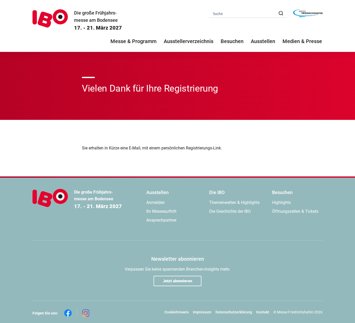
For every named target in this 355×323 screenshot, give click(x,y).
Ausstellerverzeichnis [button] (188, 41)
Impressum (202, 312)
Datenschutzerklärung (233, 312)
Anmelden (155, 202)
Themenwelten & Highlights (234, 202)
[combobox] (248, 13)
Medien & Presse (302, 41)
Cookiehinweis (177, 312)
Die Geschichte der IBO (230, 211)
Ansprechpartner (161, 220)
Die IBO (217, 192)
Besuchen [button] (232, 41)
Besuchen (282, 192)
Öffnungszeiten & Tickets (295, 211)
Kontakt (262, 312)
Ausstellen (157, 192)
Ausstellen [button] (263, 41)
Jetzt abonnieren (177, 281)
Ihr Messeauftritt (161, 211)
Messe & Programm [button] (133, 41)
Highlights (281, 202)
